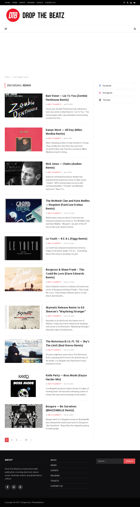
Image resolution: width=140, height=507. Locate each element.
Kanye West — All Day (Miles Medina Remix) (64, 132)
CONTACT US (50, 3)
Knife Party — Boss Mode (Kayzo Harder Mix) (66, 378)
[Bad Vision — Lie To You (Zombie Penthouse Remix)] (23, 105)
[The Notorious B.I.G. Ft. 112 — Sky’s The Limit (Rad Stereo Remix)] (23, 351)
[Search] (134, 29)
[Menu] (6, 29)
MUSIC (7, 3)
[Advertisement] (70, 54)
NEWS (14, 3)
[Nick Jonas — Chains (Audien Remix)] (23, 173)
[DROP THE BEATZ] (41, 15)
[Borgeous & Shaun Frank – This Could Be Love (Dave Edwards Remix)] (23, 279)
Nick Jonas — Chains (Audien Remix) (63, 166)
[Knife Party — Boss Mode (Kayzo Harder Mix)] (23, 385)
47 (26, 440)
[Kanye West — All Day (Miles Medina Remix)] (23, 139)
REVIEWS (30, 3)
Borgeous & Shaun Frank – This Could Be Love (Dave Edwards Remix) (65, 274)
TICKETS (40, 3)
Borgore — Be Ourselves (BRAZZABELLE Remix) (61, 409)
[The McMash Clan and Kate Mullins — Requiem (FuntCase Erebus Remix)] (23, 210)
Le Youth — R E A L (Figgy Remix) (66, 239)
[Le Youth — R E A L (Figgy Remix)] (23, 248)
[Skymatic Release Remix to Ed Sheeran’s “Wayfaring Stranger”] (23, 317)
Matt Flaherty (54, 104)
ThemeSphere (38, 502)
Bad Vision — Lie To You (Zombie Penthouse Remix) (66, 98)
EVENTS (22, 3)
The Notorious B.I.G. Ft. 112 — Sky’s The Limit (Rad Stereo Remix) (67, 344)
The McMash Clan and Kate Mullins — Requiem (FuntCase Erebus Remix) (68, 205)
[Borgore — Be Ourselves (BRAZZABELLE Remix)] (23, 416)
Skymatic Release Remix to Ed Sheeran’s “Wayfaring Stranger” (66, 310)
